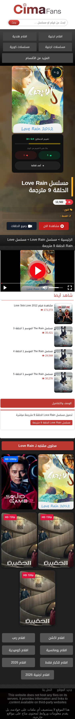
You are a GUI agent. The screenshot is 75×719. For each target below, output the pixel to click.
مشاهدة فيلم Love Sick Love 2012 (33, 305)
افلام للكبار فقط (56, 662)
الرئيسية (67, 240)
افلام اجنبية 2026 (37, 675)
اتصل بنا (47, 690)
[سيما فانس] (38, 8)
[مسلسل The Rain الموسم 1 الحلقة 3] (63, 336)
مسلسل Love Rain (43, 240)
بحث (14, 22)
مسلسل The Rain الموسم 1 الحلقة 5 (33, 374)
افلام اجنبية (55, 36)
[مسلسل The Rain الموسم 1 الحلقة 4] (63, 359)
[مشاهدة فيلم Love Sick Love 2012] (63, 313)
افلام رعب (18, 638)
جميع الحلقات (19, 226)
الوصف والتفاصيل (62, 403)
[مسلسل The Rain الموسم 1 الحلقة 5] (63, 382)
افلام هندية (19, 36)
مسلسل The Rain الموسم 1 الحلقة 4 (33, 351)
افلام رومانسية (56, 650)
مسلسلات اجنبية (55, 47)
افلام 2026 (18, 662)
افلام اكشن (57, 638)
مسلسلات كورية (20, 47)
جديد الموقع (64, 690)
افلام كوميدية (18, 650)
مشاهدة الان (51, 226)
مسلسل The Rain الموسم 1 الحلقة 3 (33, 328)
